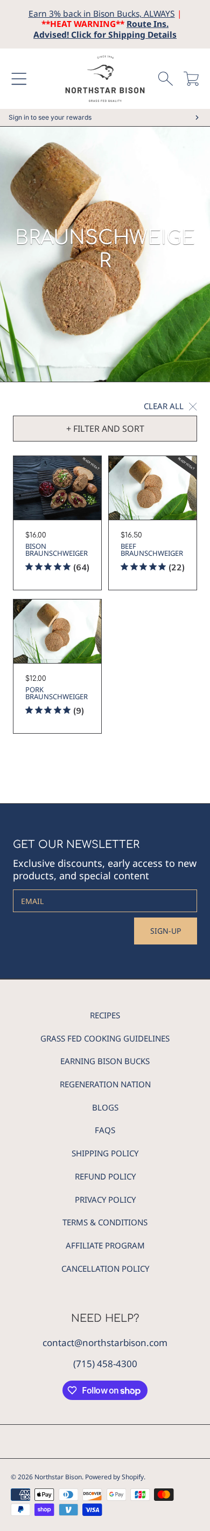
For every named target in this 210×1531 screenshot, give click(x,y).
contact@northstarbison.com (105, 1342)
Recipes (105, 1015)
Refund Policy (105, 1176)
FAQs (105, 1130)
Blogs (105, 1107)
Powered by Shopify (114, 1476)
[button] (19, 79)
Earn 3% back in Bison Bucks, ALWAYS (102, 13)
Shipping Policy (105, 1153)
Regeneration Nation (105, 1084)
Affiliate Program (105, 1245)
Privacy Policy (105, 1199)
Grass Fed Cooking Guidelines (105, 1038)
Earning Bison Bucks (105, 1061)
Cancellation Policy (105, 1268)
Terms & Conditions (105, 1222)
